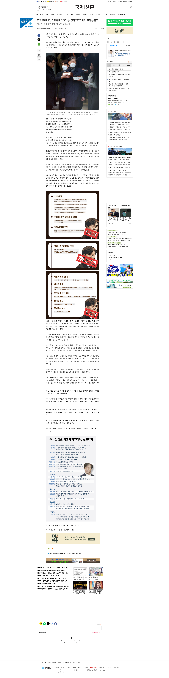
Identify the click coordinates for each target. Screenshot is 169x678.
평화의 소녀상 (124, 42)
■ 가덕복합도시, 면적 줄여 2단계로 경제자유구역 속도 (52, 581)
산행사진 (121, 102)
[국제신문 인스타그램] (67, 530)
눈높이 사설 (112, 230)
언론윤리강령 (102, 667)
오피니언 (112, 14)
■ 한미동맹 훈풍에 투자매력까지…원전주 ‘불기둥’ (51, 570)
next (132, 269)
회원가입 (114, 1)
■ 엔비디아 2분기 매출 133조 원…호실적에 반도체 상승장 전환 (54, 573)
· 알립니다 (110, 259)
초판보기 (125, 1)
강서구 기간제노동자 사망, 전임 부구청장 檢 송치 (120, 124)
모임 (112, 100)
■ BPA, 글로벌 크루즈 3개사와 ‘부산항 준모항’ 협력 (51, 578)
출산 (121, 100)
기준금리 (118, 42)
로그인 (109, 1)
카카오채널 (51, 1)
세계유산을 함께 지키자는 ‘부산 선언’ (117, 234)
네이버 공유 (39, 44)
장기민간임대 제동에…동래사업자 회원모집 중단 (80, 578)
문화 (72, 14)
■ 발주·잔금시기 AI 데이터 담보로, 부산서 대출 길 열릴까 (53, 586)
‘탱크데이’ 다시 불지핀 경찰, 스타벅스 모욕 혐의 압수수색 (122, 164)
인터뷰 (98, 14)
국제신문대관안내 (76, 662)
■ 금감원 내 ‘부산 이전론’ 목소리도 (47, 583)
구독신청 (130, 1)
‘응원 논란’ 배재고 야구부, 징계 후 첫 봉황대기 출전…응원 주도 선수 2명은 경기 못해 (129, 160)
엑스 (46, 1)
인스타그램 (64, 1)
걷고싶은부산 (60, 662)
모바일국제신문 (116, 667)
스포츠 (85, 14)
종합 (109, 65)
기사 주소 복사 (39, 55)
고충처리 (109, 667)
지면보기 (120, 1)
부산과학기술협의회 (52, 662)
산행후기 (116, 102)
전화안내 (62, 667)
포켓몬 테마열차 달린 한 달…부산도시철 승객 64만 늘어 (95, 579)
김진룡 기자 (39, 28)
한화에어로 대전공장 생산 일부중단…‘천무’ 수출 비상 (121, 137)
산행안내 (110, 102)
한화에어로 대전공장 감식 (114, 135)
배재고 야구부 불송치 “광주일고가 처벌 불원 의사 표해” (122, 172)
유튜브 (58, 1)
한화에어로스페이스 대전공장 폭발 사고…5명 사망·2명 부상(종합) (125, 140)
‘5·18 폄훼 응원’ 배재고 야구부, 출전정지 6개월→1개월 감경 (123, 170)
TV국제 (105, 14)
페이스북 (40, 1)
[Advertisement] (86, 128)
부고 (127, 100)
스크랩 (39, 59)
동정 (124, 100)
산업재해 (112, 111)
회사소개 (57, 667)
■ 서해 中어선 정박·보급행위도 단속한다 (48, 576)
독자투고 (80, 667)
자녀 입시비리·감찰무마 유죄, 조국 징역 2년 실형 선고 (65, 553)
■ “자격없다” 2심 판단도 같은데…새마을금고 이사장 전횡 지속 (54, 568)
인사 (109, 100)
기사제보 (86, 667)
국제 (66, 14)
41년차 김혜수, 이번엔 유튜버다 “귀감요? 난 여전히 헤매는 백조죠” (95, 593)
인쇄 (39, 50)
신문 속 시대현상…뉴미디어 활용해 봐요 (118, 246)
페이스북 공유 (39, 36)
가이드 (110, 104)
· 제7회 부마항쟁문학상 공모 (115, 257)
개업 (115, 100)
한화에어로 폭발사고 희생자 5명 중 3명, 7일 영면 (120, 129)
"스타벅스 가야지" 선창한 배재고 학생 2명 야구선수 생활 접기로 (124, 157)
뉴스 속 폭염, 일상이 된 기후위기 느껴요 (118, 244)
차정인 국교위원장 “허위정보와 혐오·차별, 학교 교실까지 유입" (124, 168)
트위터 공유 (39, 40)
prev (107, 269)
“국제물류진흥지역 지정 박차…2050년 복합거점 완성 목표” (113, 220)
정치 (47, 14)
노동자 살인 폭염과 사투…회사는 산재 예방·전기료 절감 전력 (123, 122)
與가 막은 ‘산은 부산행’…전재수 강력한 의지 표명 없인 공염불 (123, 240)
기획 (91, 14)
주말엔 (78, 14)
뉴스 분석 (112, 236)
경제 (52, 14)
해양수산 (59, 14)
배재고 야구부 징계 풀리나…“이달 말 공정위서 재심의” (122, 175)
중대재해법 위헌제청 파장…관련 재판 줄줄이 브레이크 (122, 127)
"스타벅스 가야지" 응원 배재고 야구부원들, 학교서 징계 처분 (123, 162)
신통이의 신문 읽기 (114, 243)
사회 (41, 14)
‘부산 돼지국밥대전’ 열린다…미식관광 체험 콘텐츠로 (79, 593)
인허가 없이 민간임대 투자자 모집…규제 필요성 (120, 238)
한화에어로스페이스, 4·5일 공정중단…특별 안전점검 (121, 132)
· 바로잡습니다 (111, 255)
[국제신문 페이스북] (53, 530)
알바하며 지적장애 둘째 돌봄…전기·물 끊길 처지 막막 (125, 220)
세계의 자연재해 (111, 42)
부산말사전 (121, 14)
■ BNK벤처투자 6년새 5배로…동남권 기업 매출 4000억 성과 (54, 589)
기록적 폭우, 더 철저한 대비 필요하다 (117, 232)
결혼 (118, 100)
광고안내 (68, 667)
